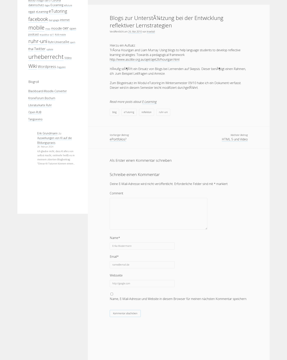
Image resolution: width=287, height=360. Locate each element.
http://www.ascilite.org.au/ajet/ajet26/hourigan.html (144, 59)
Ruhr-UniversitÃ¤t (58, 42)
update (49, 49)
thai (30, 49)
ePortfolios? (118, 139)
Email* (114, 256)
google (56, 20)
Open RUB (34, 112)
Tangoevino (35, 119)
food (51, 20)
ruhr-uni (37, 41)
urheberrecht (46, 57)
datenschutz (36, 5)
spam (72, 42)
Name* (115, 238)
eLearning (42, 11)
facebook (38, 18)
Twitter (40, 48)
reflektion (147, 112)
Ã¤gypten (61, 67)
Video (68, 58)
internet (65, 20)
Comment (116, 193)
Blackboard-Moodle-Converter (47, 91)
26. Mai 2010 (135, 31)
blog (114, 112)
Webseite (116, 275)
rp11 (52, 34)
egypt (31, 11)
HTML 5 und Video (235, 139)
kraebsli (151, 31)
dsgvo (47, 5)
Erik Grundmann (47, 133)
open (73, 28)
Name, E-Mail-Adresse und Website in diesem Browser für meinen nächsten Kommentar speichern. (178, 299)
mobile (36, 27)
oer (66, 28)
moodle (56, 28)
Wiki (32, 65)
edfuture (68, 5)
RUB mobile (60, 34)
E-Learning (57, 5)
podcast (33, 34)
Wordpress (47, 66)
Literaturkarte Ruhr (40, 105)
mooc (47, 28)
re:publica (44, 34)
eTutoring (58, 11)
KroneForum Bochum (41, 98)
